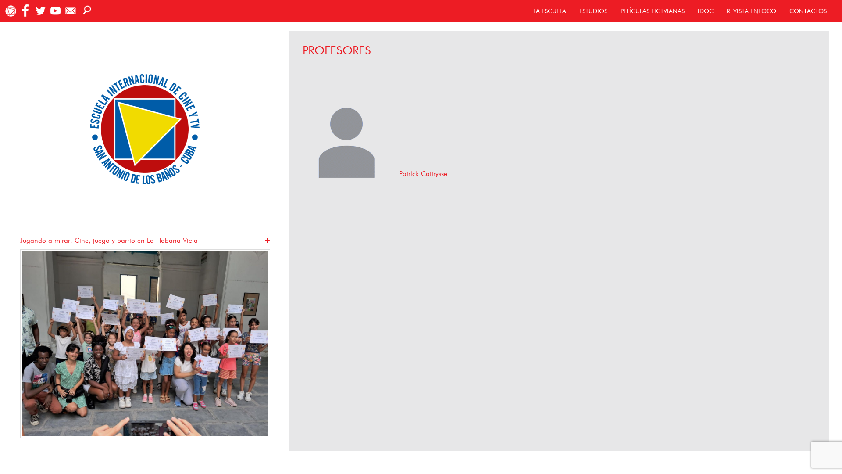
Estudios (593, 10)
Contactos (808, 10)
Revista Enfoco (751, 10)
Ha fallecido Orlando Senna (62, 240)
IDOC (706, 10)
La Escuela (549, 10)
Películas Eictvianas (653, 10)
